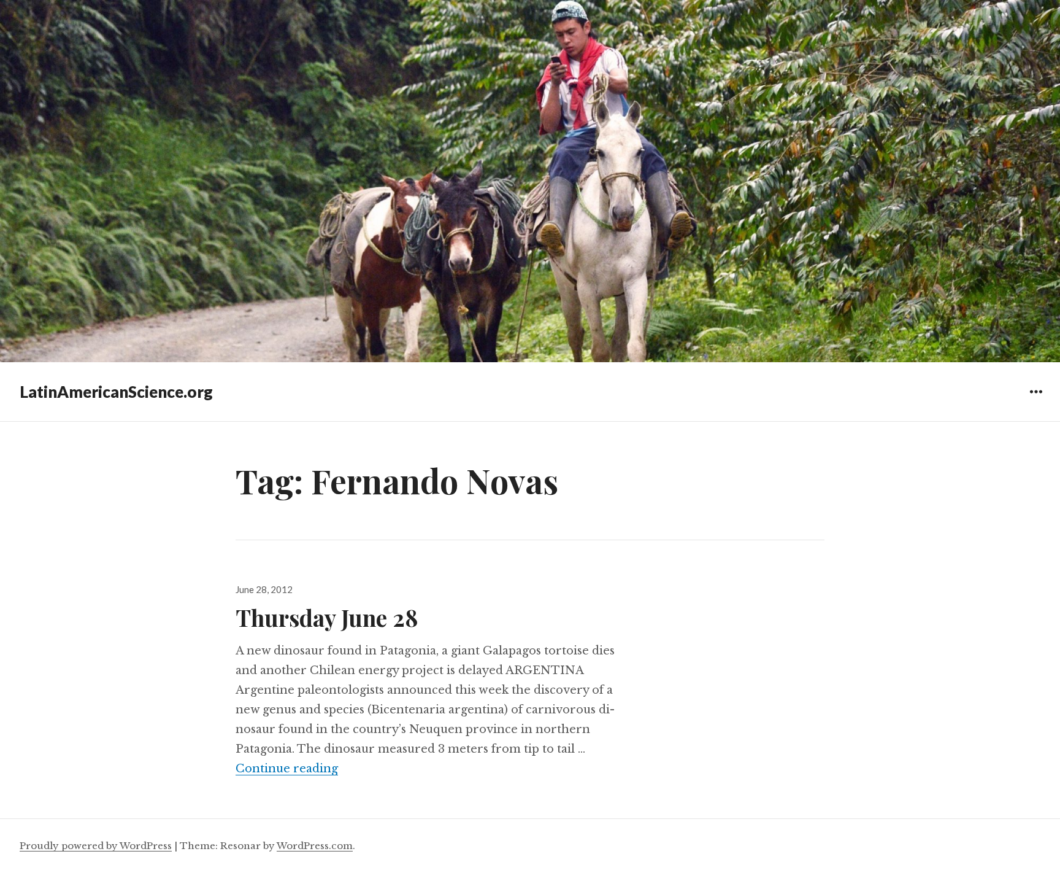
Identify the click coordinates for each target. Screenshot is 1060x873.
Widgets (1035, 401)
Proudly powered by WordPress (96, 846)
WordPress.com (315, 846)
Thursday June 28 (327, 617)
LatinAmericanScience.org (116, 392)
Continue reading (287, 768)
